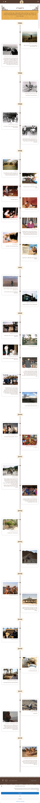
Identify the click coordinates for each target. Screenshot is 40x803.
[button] (1, 786)
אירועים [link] (21, 784)
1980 (39, 13)
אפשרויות (20, 798)
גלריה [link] (16, 784)
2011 (39, 27)
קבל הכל (20, 793)
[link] (21, 2)
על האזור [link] (31, 784)
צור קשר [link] (5, 784)
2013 (39, 28)
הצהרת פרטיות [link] (22, 801)
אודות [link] (37, 784)
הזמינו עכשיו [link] (33, 780)
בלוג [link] (11, 784)
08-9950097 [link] (13, 781)
